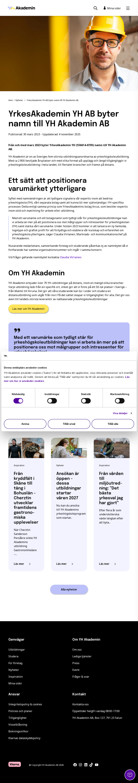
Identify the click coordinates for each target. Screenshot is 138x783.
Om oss (77, 649)
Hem (10, 100)
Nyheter (19, 100)
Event (75, 670)
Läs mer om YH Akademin (28, 309)
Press (75, 663)
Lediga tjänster (82, 656)
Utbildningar (16, 649)
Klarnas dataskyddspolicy (24, 738)
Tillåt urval (69, 423)
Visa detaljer (120, 413)
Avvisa (25, 423)
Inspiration (15, 676)
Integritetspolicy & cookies (25, 704)
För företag (15, 663)
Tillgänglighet (17, 718)
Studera (13, 656)
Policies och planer (20, 711)
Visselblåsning (17, 724)
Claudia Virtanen (70, 257)
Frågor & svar (80, 676)
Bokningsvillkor (18, 731)
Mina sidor (15, 683)
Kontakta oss (80, 704)
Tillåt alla (113, 423)
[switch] (52, 400)
